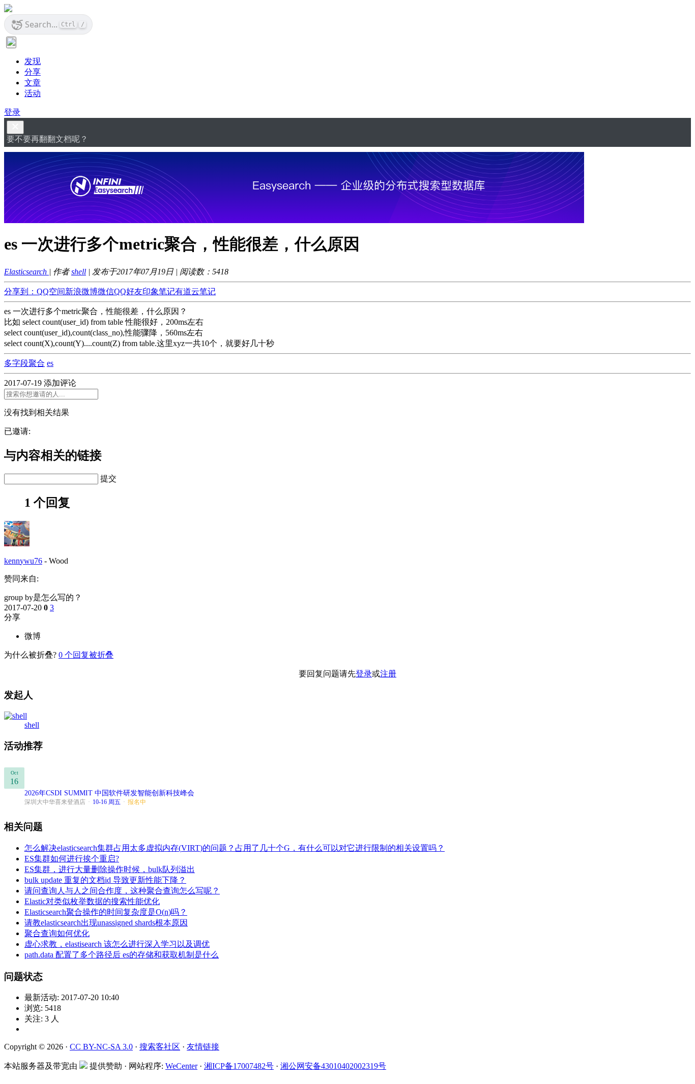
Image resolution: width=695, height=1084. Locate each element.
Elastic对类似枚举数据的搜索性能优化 (92, 901)
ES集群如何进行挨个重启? (71, 858)
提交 (108, 478)
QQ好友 (128, 291)
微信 (106, 291)
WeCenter (181, 1066)
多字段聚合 (24, 363)
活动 (32, 93)
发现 (32, 61)
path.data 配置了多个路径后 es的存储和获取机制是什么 (121, 954)
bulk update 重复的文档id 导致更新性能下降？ (105, 880)
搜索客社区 (159, 1046)
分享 (32, 72)
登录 (12, 112)
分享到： (20, 291)
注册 (388, 673)
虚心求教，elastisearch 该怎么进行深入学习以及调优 (117, 944)
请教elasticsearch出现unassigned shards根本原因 (106, 922)
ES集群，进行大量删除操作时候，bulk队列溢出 (109, 869)
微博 (32, 636)
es (50, 363)
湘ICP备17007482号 (239, 1066)
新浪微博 (81, 291)
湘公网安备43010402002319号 (333, 1066)
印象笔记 (158, 291)
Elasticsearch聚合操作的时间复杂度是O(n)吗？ (105, 912)
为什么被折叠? (30, 655)
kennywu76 (23, 560)
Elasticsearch (26, 271)
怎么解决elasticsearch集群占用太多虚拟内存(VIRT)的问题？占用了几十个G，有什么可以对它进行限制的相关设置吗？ (234, 848)
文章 (32, 82)
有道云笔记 (195, 291)
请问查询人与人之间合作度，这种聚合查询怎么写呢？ (122, 890)
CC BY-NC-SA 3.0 (101, 1046)
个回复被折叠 (86, 655)
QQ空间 (51, 291)
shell (78, 271)
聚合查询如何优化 (57, 933)
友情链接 (203, 1046)
